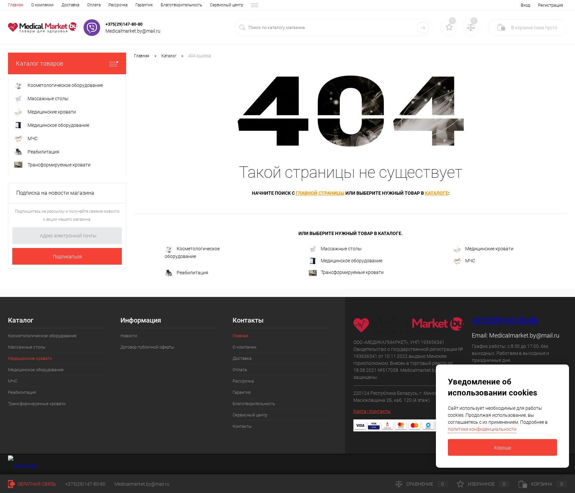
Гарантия (144, 5)
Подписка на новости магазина (55, 193)
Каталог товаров (39, 63)
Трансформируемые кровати (352, 272)
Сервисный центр (226, 5)
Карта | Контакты (372, 411)
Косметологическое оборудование (192, 252)
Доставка (70, 5)
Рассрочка (117, 5)
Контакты (242, 426)
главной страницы (320, 193)
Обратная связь (36, 484)
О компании (42, 5)
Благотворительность (181, 5)
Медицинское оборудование (351, 260)
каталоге (436, 193)
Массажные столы (341, 248)
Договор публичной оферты (147, 347)
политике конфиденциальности (482, 429)
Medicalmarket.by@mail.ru (524, 335)
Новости (128, 335)
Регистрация (550, 5)
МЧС (470, 260)
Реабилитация (192, 272)
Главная (15, 5)
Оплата (93, 5)
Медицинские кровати (489, 248)
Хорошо (502, 447)
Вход (525, 5)
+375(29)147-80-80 (123, 24)
